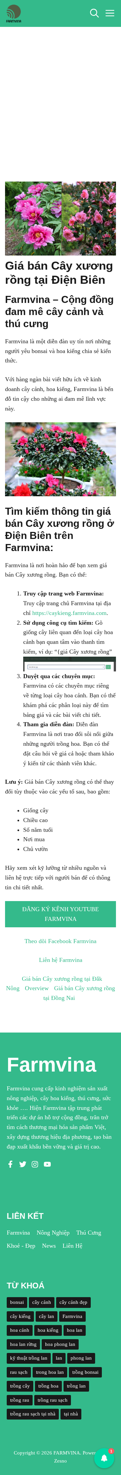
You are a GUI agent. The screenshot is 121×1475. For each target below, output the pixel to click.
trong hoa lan (50, 1372)
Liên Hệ (72, 1245)
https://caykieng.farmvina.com (69, 613)
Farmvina (18, 1232)
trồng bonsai (85, 1372)
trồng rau (19, 1400)
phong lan (81, 1358)
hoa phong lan (60, 1344)
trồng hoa (48, 1386)
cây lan (46, 1316)
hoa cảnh (19, 1330)
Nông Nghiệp (53, 1232)
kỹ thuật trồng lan (28, 1358)
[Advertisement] (60, 90)
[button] (94, 13)
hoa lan (74, 1330)
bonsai (17, 1302)
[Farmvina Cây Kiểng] (13, 13)
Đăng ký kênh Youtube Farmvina (60, 914)
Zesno (60, 1461)
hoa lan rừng (23, 1344)
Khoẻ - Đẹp (21, 1245)
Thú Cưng (88, 1232)
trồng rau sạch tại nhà (32, 1413)
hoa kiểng (48, 1330)
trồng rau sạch (53, 1400)
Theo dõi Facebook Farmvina (60, 941)
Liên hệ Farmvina (60, 960)
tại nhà (71, 1413)
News (49, 1245)
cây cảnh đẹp (73, 1302)
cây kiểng (20, 1316)
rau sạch (19, 1372)
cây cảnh (41, 1302)
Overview (37, 988)
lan (59, 1358)
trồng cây (20, 1386)
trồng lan (76, 1386)
